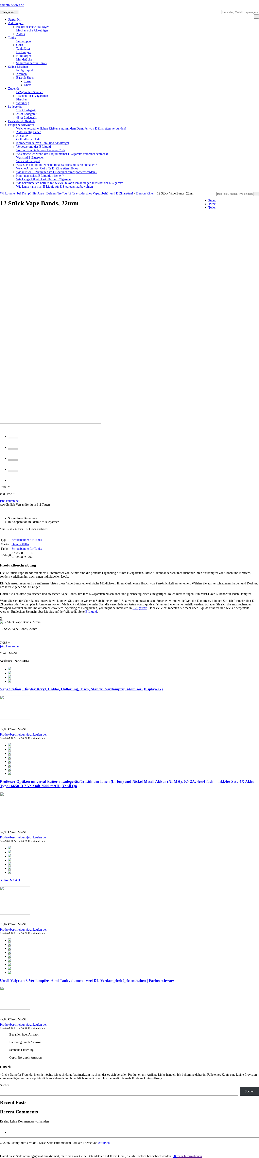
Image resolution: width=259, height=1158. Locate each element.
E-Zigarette (140, 608)
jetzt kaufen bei (9, 501)
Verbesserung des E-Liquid (33, 146)
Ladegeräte (15, 106)
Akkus (20, 34)
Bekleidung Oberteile (21, 121)
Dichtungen (23, 52)
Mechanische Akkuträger (32, 30)
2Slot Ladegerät (26, 114)
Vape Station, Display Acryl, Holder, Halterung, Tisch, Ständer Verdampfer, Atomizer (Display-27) (81, 689)
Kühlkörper (23, 55)
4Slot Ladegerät (26, 117)
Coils (19, 45)
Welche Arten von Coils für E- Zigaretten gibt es (47, 168)
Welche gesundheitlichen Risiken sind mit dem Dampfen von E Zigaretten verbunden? (71, 128)
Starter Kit (14, 19)
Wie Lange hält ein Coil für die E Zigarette (43, 179)
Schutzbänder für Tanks (31, 63)
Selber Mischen (18, 66)
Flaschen (22, 99)
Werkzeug (22, 103)
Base (27, 81)
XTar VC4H (10, 880)
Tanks (12, 37)
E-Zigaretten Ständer (29, 92)
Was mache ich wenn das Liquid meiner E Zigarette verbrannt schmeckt (62, 154)
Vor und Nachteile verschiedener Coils (40, 150)
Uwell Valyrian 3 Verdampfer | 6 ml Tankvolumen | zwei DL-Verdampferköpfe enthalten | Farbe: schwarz (87, 980)
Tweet (212, 204)
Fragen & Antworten (21, 124)
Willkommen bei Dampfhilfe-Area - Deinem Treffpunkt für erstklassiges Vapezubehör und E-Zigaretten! (66, 193)
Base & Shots (25, 77)
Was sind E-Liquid (28, 161)
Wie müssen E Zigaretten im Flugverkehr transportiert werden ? (56, 172)
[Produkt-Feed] (10, 1132)
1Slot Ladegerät (26, 110)
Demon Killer (145, 193)
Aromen (21, 74)
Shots (27, 85)
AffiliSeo (104, 1142)
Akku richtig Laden (28, 132)
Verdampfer (23, 41)
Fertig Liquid (24, 70)
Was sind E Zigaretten (30, 157)
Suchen (5, 1085)
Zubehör (14, 88)
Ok (175, 1156)
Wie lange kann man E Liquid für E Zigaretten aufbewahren (54, 186)
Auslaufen (22, 135)
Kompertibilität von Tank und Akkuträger (42, 143)
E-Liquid (91, 611)
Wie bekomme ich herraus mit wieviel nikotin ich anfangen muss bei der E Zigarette (69, 183)
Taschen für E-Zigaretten (32, 95)
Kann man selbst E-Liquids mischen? (40, 175)
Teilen (212, 200)
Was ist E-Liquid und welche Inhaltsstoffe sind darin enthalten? (56, 164)
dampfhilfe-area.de (12, 5)
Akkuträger (15, 23)
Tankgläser (23, 48)
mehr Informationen (189, 1156)
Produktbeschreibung (13, 734)
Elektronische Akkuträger (32, 26)
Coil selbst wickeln (28, 139)
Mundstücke (24, 59)
